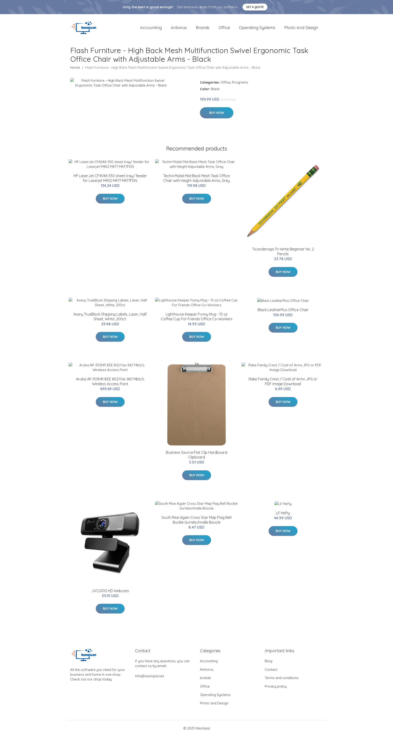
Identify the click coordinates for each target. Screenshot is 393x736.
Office (224, 27)
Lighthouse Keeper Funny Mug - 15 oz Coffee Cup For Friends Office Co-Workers (196, 316)
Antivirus (179, 27)
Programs (240, 82)
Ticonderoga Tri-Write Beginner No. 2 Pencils (283, 251)
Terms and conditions (282, 678)
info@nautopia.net (149, 676)
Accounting (151, 27)
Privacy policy (276, 686)
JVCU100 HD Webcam (110, 590)
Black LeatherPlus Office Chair (283, 310)
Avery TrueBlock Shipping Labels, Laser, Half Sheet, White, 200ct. (110, 316)
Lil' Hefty (283, 513)
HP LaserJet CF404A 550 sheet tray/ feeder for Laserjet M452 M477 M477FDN (110, 178)
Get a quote (255, 7)
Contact (271, 669)
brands (202, 27)
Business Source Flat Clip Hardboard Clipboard (196, 454)
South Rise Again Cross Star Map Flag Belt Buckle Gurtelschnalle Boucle (196, 520)
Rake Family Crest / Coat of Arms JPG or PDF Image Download (283, 381)
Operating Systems (257, 27)
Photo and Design (301, 27)
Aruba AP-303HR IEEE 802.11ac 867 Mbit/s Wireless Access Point (110, 381)
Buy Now (216, 113)
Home (75, 67)
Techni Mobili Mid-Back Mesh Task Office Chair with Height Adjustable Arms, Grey (196, 178)
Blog (268, 661)
